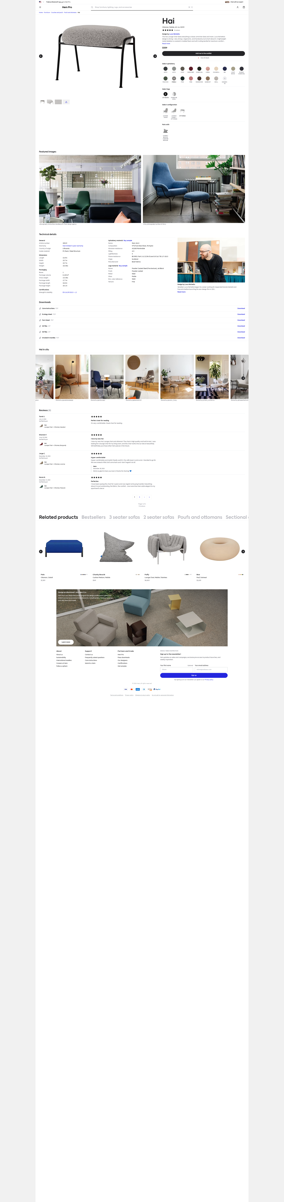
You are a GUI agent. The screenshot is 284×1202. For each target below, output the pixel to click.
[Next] (155, 56)
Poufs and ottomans (70, 12)
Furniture (47, 12)
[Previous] (41, 56)
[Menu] (40, 7)
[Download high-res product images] (66, 102)
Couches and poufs (57, 12)
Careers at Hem (62, 663)
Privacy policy (209, 679)
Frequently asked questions (94, 657)
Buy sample (128, 240)
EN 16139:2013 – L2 (70, 292)
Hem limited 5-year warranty (73, 246)
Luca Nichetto (175, 34)
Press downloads (124, 657)
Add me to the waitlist (204, 53)
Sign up (61, 2)
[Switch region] (41, 2)
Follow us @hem (61, 666)
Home (41, 12)
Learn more (66, 642)
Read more (166, 43)
